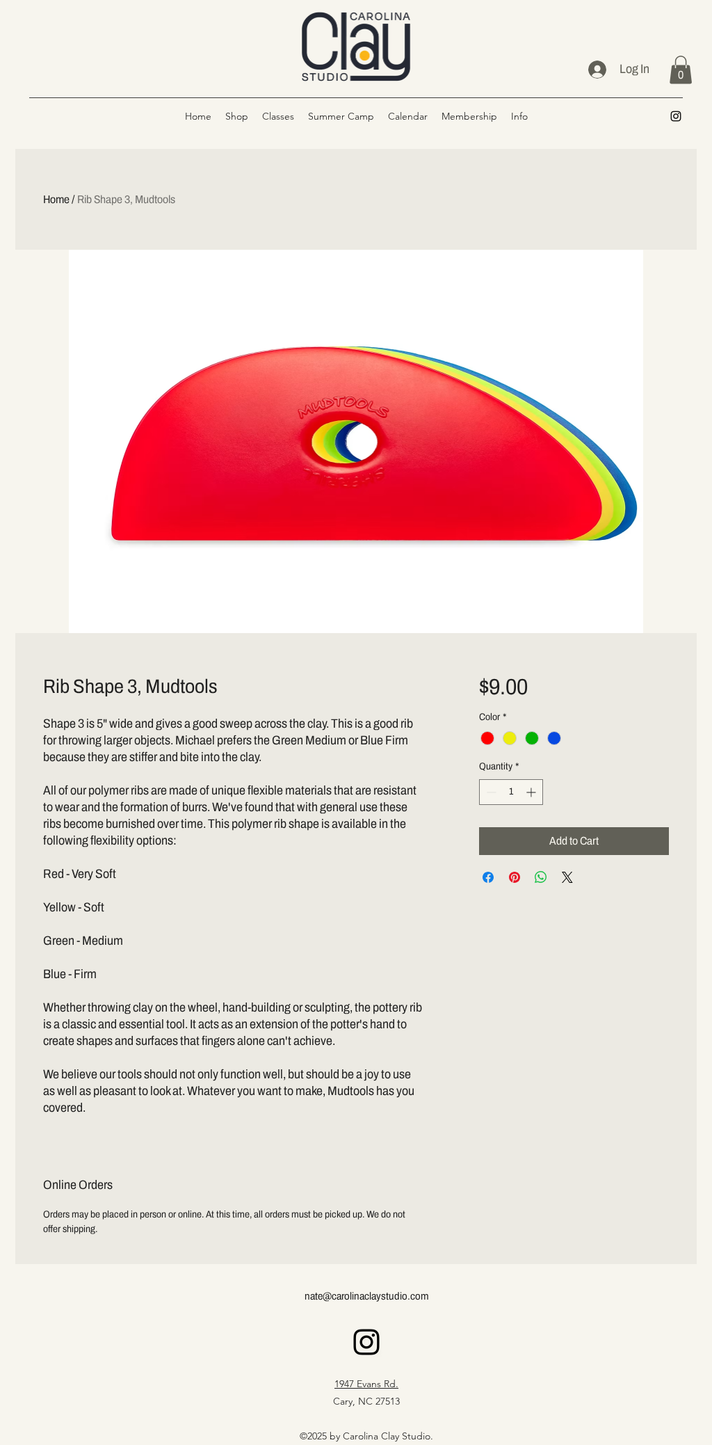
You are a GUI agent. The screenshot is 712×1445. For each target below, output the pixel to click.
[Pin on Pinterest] (514, 877)
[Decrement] (490, 792)
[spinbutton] (511, 792)
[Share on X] (567, 877)
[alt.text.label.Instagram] (676, 116)
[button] (681, 70)
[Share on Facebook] (488, 877)
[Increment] (532, 792)
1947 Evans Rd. (366, 1384)
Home (56, 199)
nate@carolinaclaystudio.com (367, 1296)
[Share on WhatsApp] (541, 877)
